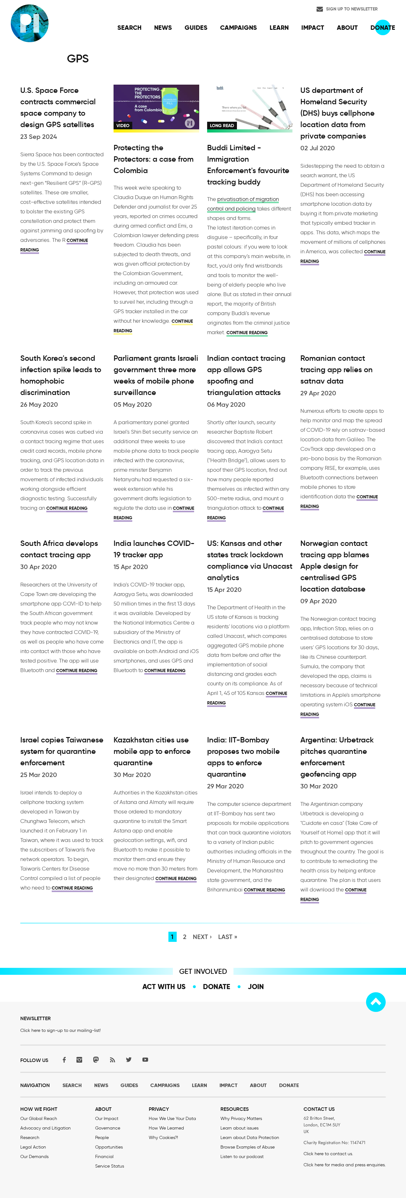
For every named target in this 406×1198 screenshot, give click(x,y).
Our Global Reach (38, 1118)
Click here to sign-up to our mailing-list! (60, 1030)
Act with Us (164, 986)
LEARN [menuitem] (279, 27)
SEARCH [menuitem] (129, 27)
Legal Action (33, 1147)
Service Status (109, 1166)
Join (256, 986)
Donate (216, 986)
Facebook (63, 1060)
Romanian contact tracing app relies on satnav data (336, 369)
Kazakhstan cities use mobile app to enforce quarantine (152, 751)
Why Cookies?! (163, 1137)
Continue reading (247, 332)
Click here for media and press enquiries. (345, 1165)
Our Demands (34, 1156)
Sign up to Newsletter (352, 9)
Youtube (145, 1060)
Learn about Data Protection (249, 1137)
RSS (112, 1060)
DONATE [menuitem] (382, 27)
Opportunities (109, 1147)
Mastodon (96, 1060)
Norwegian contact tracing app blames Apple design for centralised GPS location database (334, 566)
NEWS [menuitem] (163, 27)
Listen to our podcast (242, 1156)
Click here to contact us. (328, 1153)
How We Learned (166, 1128)
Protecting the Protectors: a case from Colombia (153, 159)
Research (29, 1137)
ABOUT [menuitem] (347, 27)
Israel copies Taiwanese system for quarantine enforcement (61, 751)
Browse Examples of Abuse (247, 1147)
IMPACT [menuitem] (312, 27)
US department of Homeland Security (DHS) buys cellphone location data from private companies (337, 113)
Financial (104, 1156)
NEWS (101, 1085)
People (102, 1137)
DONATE (289, 1085)
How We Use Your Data (172, 1118)
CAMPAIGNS (165, 1085)
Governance (107, 1128)
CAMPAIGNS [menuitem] (238, 27)
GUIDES (129, 1085)
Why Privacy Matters (241, 1118)
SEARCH (72, 1085)
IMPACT (228, 1085)
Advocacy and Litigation (45, 1128)
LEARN (199, 1085)
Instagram (79, 1060)
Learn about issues (239, 1128)
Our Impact (106, 1118)
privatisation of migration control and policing (243, 204)
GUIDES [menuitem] (196, 27)
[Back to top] (376, 1002)
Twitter (129, 1060)
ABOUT (258, 1085)
